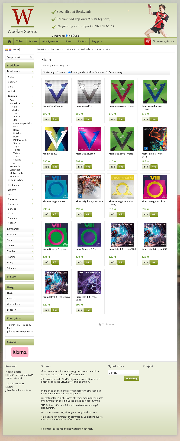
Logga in (97, 41)
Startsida (42, 49)
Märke (15, 110)
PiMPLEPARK (20, 139)
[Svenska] (6, 49)
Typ (13, 163)
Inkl (70, 35)
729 (15, 113)
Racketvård (14, 204)
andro (16, 116)
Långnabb (15, 169)
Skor (10, 213)
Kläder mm (14, 185)
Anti (12, 100)
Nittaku (17, 133)
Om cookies (13, 304)
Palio (16, 136)
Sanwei (17, 143)
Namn (63, 72)
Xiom (16, 156)
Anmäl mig (132, 378)
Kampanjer (13, 228)
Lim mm (12, 189)
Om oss (33, 41)
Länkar (69, 41)
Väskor (12, 222)
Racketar (13, 199)
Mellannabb (16, 173)
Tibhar (16, 149)
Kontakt (82, 41)
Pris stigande (78, 72)
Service (12, 208)
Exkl (77, 35)
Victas (16, 153)
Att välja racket (50, 41)
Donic (16, 129)
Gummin (13, 95)
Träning (11, 256)
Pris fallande (97, 72)
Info (47, 119)
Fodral (11, 91)
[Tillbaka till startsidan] (9, 41)
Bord (10, 86)
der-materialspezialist (22, 121)
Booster (12, 81)
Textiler (11, 251)
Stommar (13, 218)
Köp (55, 119)
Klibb (14, 106)
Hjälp (10, 292)
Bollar (11, 77)
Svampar (15, 176)
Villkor (20, 41)
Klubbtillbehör (15, 180)
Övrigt (10, 262)
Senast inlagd (116, 72)
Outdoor (11, 234)
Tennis (10, 245)
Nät (10, 194)
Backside (15, 103)
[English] (10, 49)
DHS (15, 126)
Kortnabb (15, 166)
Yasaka (17, 159)
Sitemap (11, 268)
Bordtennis (13, 71)
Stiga (16, 146)
